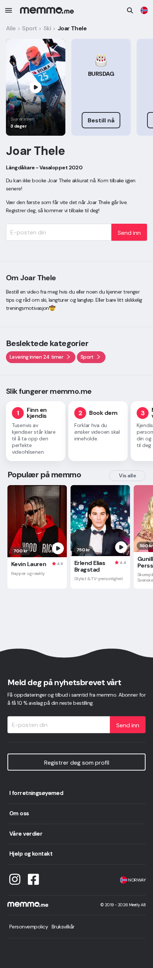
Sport (29, 28)
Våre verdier (25, 833)
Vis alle (127, 475)
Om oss (19, 813)
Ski (47, 28)
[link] (144, 10)
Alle (11, 28)
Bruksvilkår (63, 926)
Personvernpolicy (28, 926)
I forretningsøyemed (36, 793)
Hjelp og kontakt (30, 853)
